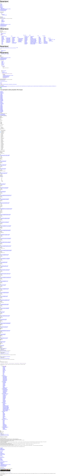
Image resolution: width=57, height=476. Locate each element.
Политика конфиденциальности (3, 461)
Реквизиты (1, 463)
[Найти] (0, 3)
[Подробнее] (0, 351)
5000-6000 (1, 97)
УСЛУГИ (1, 448)
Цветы (4, 84)
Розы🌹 (1, 84)
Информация (1, 460)
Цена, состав (8, 84)
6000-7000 (1, 108)
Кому (10, 84)
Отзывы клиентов (2, 457)
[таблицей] (1, 116)
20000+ (1, 101)
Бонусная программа (2, 454)
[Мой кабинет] (0, 54)
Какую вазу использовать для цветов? (4, 435)
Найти (1, 475)
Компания (1, 455)
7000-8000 (1, 98)
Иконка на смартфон (2, 449)
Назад (4, 66)
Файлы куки (1, 462)
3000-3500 (1, 105)
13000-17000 (1, 100)
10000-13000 (1, 99)
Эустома (1, 93)
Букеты (3, 84)
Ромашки (1, 102)
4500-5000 (1, 96)
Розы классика (2, 92)
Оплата (1, 452)
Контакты (1, 459)
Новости (1, 458)
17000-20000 (1, 111)
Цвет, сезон (12, 84)
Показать (1, 152)
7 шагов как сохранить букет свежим (4, 353)
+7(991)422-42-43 (2, 8)
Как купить (1, 451)
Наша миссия (1, 456)
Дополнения (15, 84)
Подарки (6, 84)
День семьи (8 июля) (4, 86)
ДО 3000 (1, 94)
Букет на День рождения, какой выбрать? (5, 358)
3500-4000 (1, 95)
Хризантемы (1, 91)
